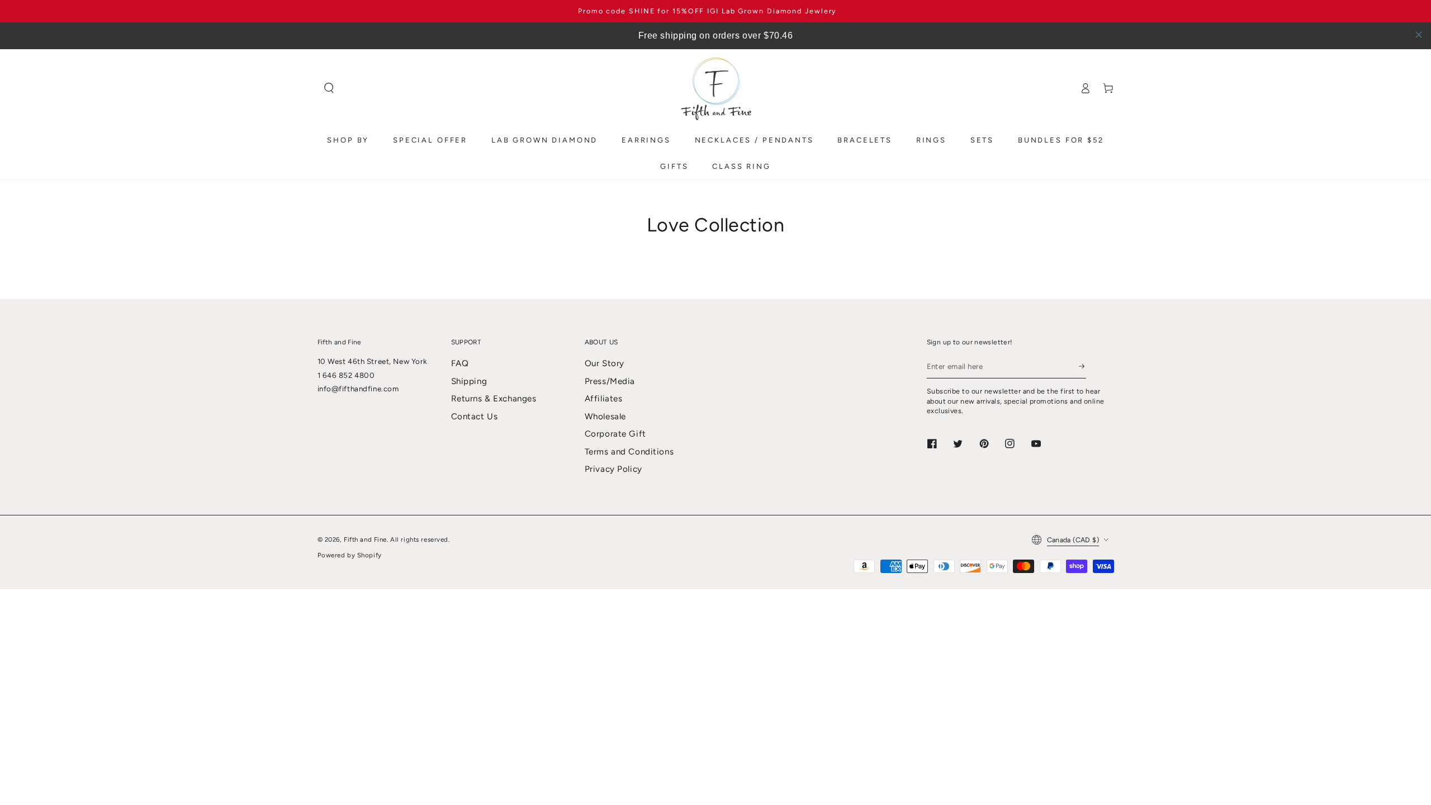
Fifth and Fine (365, 539)
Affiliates (604, 399)
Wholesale (605, 416)
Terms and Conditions (629, 452)
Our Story (604, 363)
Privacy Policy (613, 469)
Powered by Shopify (350, 555)
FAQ (460, 363)
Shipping (469, 381)
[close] (1419, 35)
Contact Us (474, 416)
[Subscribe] (1082, 366)
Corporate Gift (615, 434)
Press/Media (610, 381)
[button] (329, 88)
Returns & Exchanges (494, 399)
